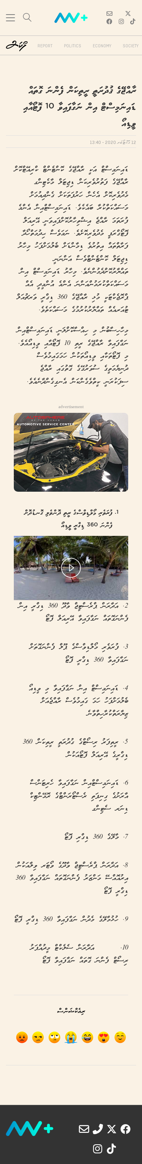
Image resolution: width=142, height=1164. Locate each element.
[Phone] (98, 1129)
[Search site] (27, 18)
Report (44, 46)
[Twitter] (112, 1129)
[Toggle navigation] (10, 17)
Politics (72, 46)
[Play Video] (71, 568)
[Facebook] (125, 1129)
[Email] (84, 1129)
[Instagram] (98, 1149)
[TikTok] (112, 1149)
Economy (102, 46)
